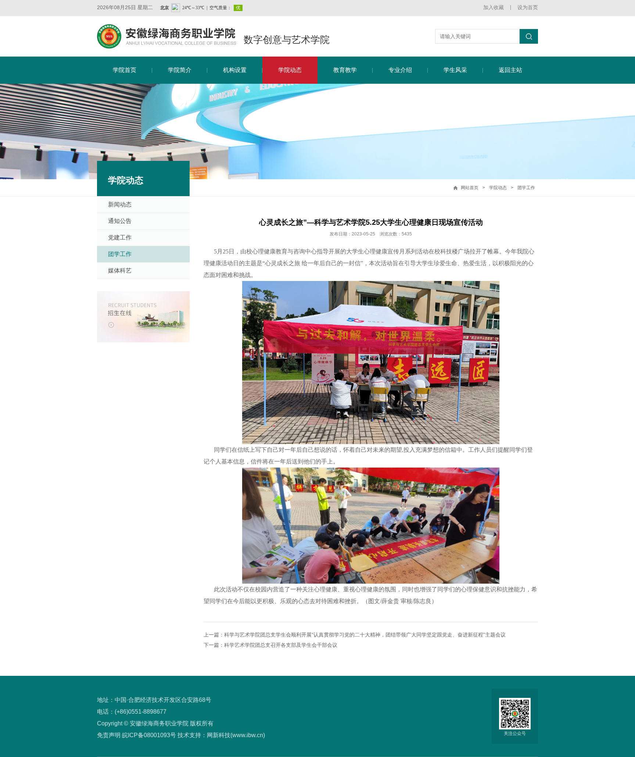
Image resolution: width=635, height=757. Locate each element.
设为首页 (527, 7)
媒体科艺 (120, 270)
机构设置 (235, 70)
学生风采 (455, 70)
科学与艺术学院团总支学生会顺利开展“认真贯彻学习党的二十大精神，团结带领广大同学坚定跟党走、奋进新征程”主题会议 (365, 635)
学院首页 (124, 70)
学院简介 (179, 70)
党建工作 (120, 237)
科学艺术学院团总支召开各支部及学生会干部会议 (280, 645)
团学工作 (526, 187)
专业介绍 (400, 70)
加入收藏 (493, 7)
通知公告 (120, 221)
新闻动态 (120, 204)
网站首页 (469, 187)
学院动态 (290, 70)
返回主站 (510, 70)
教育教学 (345, 70)
